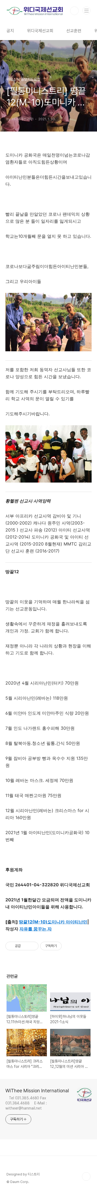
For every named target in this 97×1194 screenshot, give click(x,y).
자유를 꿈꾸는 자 (35, 928)
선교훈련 (73, 30)
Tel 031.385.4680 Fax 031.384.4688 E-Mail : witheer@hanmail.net (26, 1103)
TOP (86, 1176)
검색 (74, 11)
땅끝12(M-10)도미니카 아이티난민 (53, 921)
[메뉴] (86, 10)
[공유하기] (25, 946)
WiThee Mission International (37, 1090)
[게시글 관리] (32, 946)
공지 (10, 30)
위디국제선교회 (40, 30)
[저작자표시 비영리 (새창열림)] (66, 946)
